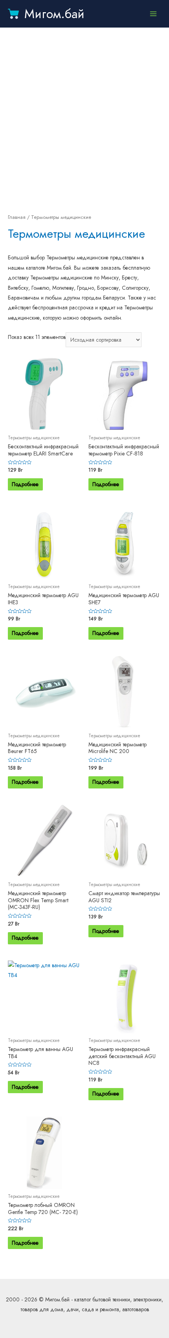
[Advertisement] (84, 120)
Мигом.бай (54, 14)
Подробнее (25, 484)
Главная (17, 217)
